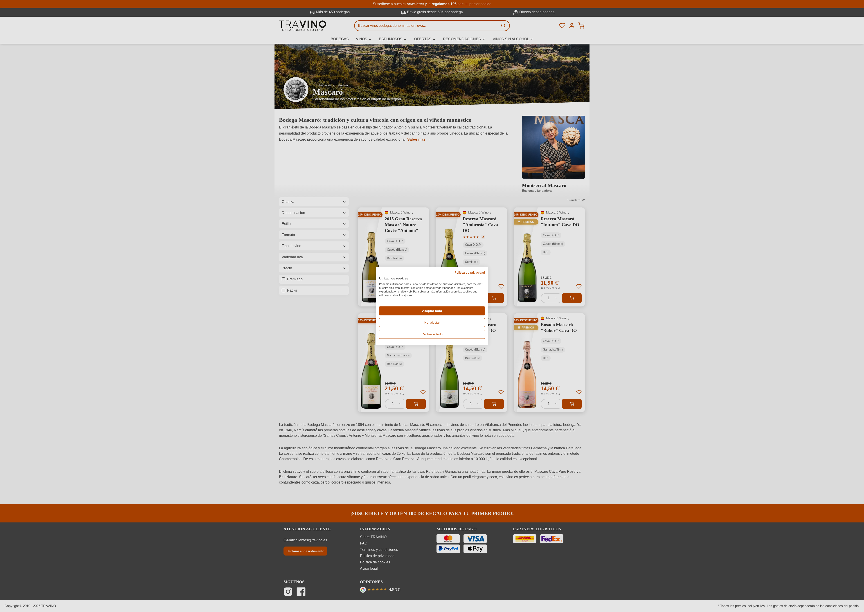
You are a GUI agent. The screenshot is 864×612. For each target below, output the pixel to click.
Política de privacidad (469, 272)
